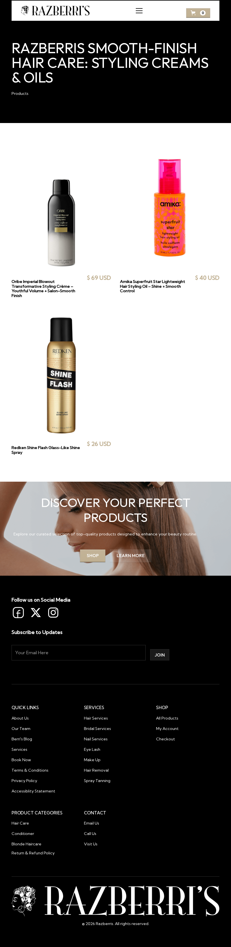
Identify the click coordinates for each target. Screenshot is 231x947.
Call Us (90, 833)
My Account (167, 728)
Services (19, 749)
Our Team (21, 728)
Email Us (91, 823)
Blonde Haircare (26, 844)
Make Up (92, 759)
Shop (93, 555)
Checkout (165, 738)
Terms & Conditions (30, 770)
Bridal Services (97, 728)
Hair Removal (96, 770)
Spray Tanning (97, 780)
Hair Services (96, 718)
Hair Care (20, 823)
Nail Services (96, 738)
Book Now (21, 759)
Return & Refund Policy (33, 853)
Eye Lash (92, 749)
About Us (20, 718)
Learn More (131, 555)
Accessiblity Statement (33, 791)
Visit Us (90, 844)
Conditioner (23, 833)
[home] (55, 11)
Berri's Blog (22, 738)
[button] (138, 10)
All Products (167, 718)
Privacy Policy (24, 780)
